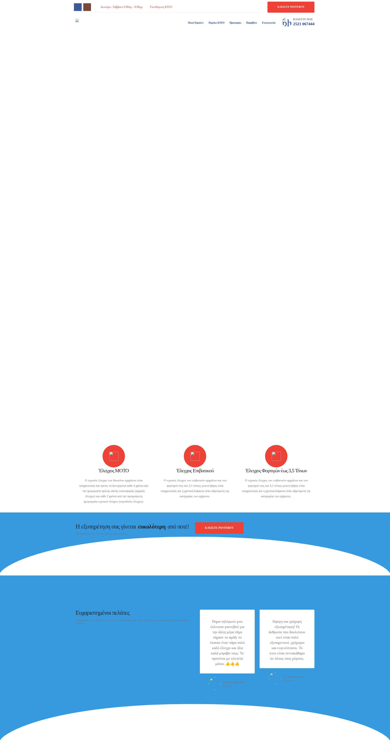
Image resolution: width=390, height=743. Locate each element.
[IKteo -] (94, 22)
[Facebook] (78, 7)
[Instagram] (87, 7)
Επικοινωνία (268, 22)
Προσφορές (235, 22)
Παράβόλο (251, 22)
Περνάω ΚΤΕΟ (216, 22)
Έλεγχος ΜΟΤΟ (114, 470)
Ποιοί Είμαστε (196, 22)
